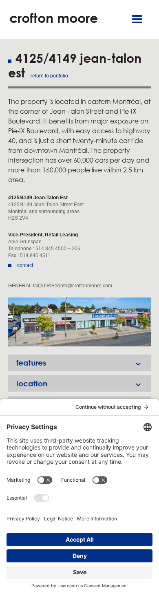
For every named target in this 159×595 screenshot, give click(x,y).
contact (25, 265)
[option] (79, 322)
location (79, 384)
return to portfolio (49, 76)
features (79, 363)
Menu (137, 19)
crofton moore (53, 18)
